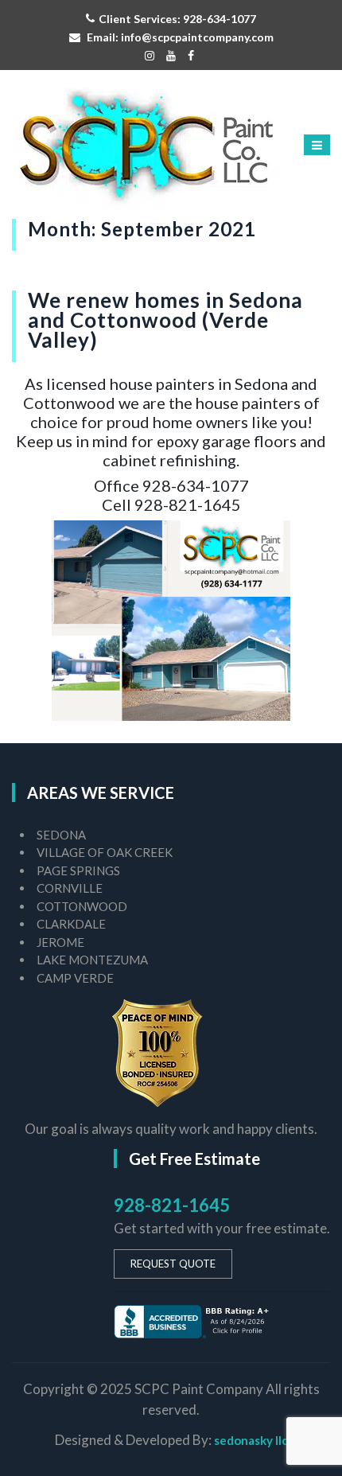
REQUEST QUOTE (173, 1263)
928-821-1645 (172, 1205)
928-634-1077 (219, 18)
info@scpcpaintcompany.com (197, 37)
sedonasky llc (251, 1440)
